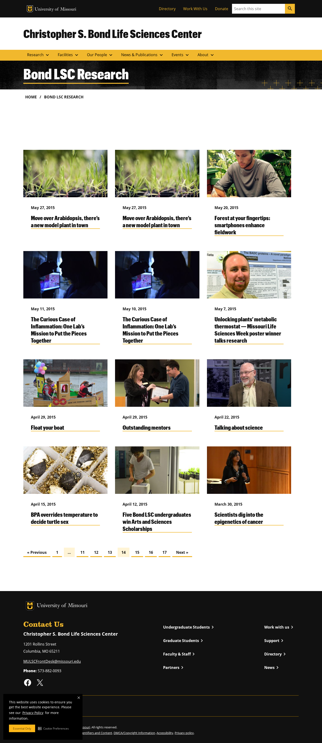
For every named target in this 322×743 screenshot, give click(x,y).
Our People (100, 55)
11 (82, 552)
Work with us (279, 627)
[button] (53, 728)
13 (110, 552)
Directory (167, 8)
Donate (221, 8)
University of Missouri (55, 9)
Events (181, 55)
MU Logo (30, 8)
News (272, 667)
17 (164, 552)
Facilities (68, 55)
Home (31, 97)
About (206, 55)
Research (38, 55)
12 (96, 552)
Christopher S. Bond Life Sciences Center (112, 33)
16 (151, 552)
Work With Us (195, 8)
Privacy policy (184, 733)
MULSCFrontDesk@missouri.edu (52, 661)
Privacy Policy (32, 712)
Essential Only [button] (22, 728)
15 (137, 552)
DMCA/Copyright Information (134, 733)
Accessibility (165, 733)
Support (274, 640)
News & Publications (142, 55)
